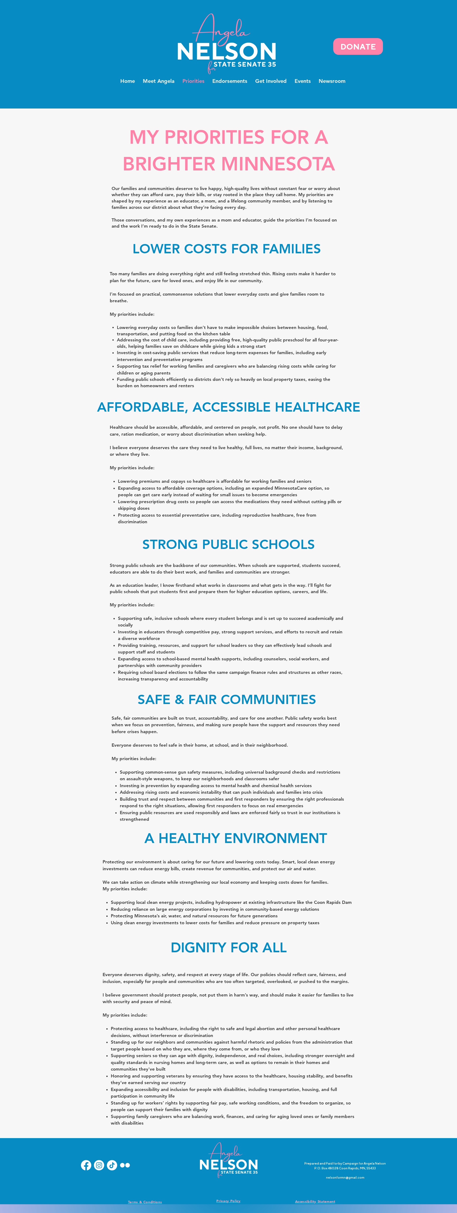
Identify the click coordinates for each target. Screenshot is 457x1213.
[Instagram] (99, 1165)
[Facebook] (86, 1165)
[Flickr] (125, 1165)
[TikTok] (112, 1165)
